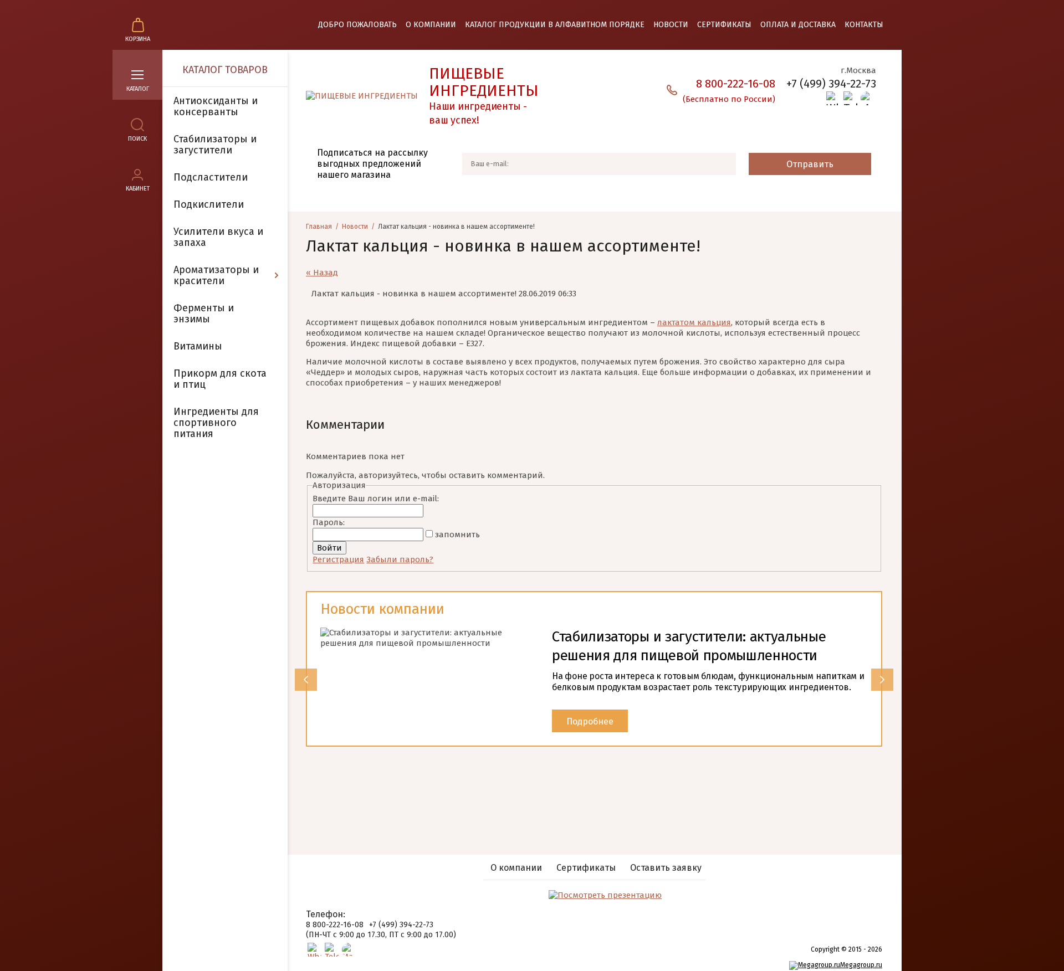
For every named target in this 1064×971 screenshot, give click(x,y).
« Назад (322, 273)
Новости (670, 24)
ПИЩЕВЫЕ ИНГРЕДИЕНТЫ (484, 82)
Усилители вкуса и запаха (218, 237)
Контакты (864, 24)
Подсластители (210, 177)
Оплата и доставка (798, 24)
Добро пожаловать (357, 24)
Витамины (197, 346)
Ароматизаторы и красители (216, 275)
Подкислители (208, 204)
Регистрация (338, 559)
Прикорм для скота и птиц (220, 379)
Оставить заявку (666, 867)
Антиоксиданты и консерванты (215, 106)
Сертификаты (724, 24)
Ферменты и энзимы (203, 313)
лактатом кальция (694, 322)
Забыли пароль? (399, 559)
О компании (431, 24)
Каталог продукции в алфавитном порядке (554, 24)
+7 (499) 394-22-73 (831, 83)
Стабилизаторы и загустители (215, 144)
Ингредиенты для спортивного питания (216, 422)
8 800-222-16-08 (335, 924)
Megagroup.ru (861, 965)
